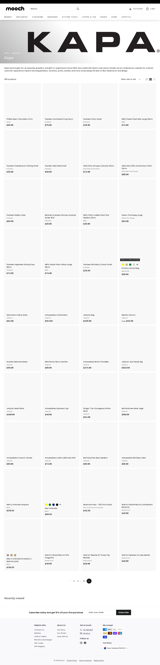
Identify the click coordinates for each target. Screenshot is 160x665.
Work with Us (62, 636)
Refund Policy (99, 660)
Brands (8, 17)
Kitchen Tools (70, 17)
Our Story (61, 630)
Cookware (37, 17)
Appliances (22, 17)
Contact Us (39, 630)
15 (84, 581)
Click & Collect (40, 636)
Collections (16, 53)
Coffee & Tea (89, 17)
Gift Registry (39, 646)
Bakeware (53, 17)
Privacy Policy (72, 660)
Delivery (37, 633)
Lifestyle (126, 17)
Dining (103, 17)
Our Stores (61, 633)
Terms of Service (85, 660)
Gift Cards (38, 643)
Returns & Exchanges (43, 640)
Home (114, 17)
